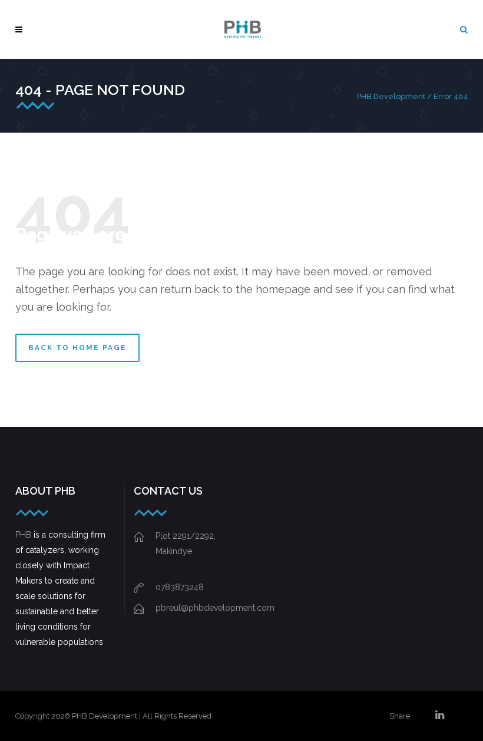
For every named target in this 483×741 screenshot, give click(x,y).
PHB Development (391, 96)
